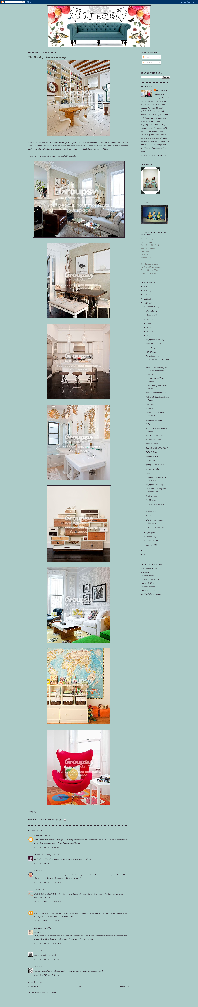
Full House (162, 90)
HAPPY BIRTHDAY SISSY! (157, 448)
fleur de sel (150, 460)
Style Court (145, 572)
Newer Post (33, 986)
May (148, 336)
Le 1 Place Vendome (154, 435)
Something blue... (153, 348)
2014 (146, 286)
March (149, 536)
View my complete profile (154, 156)
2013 (146, 290)
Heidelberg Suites (153, 439)
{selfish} (149, 408)
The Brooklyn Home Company (47, 57)
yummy (149, 363)
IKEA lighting (151, 452)
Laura (36, 950)
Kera (36, 870)
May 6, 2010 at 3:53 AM (47, 975)
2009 (146, 550)
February (150, 541)
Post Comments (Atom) (49, 992)
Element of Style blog (51, 145)
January (150, 545)
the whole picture (153, 469)
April (148, 532)
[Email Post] (64, 820)
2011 (146, 299)
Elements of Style (148, 587)
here (116, 145)
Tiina (36, 966)
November (151, 311)
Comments (148, 62)
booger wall (151, 511)
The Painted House (149, 568)
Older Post (124, 986)
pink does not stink (154, 420)
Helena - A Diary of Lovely (45, 854)
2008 (146, 554)
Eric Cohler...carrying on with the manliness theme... (156, 370)
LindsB (37, 889)
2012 (146, 294)
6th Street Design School (151, 594)
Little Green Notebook (150, 579)
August (149, 323)
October (150, 315)
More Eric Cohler (153, 343)
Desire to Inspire (148, 590)
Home (79, 986)
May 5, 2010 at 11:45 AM (48, 882)
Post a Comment (35, 982)
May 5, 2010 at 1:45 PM (47, 959)
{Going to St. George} (155, 527)
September (151, 319)
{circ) (148, 516)
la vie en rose (151, 496)
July (148, 327)
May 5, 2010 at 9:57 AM (47, 847)
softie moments (152, 444)
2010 (146, 303)
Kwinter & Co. (152, 456)
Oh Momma (151, 500)
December (151, 306)
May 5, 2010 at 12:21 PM (48, 943)
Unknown (38, 909)
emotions (150, 404)
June (148, 331)
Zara (148, 473)
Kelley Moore (40, 835)
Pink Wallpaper (147, 575)
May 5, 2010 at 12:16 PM (48, 921)
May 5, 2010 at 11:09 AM (48, 863)
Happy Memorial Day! (155, 339)
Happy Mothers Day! (155, 484)
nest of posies (40, 928)
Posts (146, 57)
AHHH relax (151, 352)
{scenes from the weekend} (157, 393)
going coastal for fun (155, 464)
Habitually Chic (147, 583)
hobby (148, 424)
